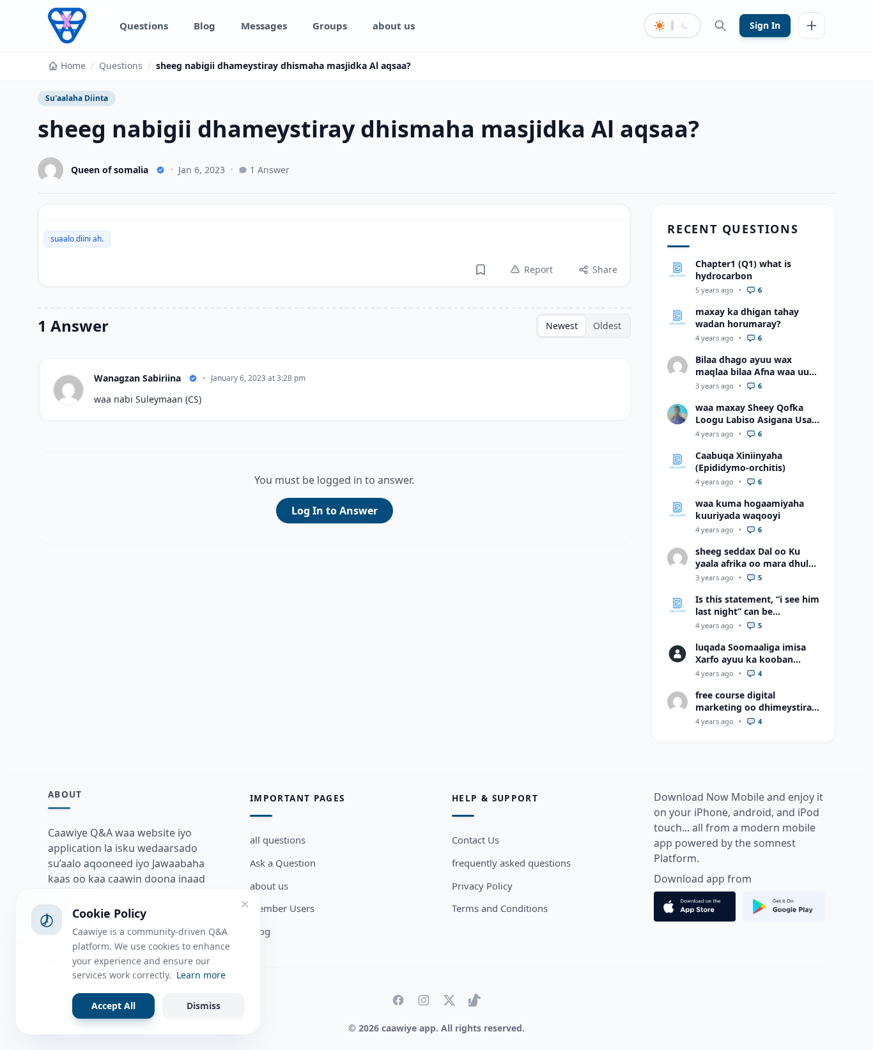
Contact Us (475, 839)
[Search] (720, 25)
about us (394, 25)
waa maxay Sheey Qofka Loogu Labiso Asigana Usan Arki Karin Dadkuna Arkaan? (756, 426)
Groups (330, 25)
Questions (144, 25)
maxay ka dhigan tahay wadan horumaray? (747, 317)
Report (538, 269)
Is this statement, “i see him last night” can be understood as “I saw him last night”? (757, 617)
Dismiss (203, 1006)
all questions (277, 839)
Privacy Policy (482, 885)
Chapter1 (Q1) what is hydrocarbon (743, 270)
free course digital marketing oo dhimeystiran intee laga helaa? (756, 707)
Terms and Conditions (500, 908)
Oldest (607, 326)
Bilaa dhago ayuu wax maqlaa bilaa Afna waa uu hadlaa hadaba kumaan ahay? (752, 378)
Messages (264, 25)
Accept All (113, 1006)
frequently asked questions (511, 862)
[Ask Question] (811, 25)
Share (604, 269)
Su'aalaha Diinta (76, 98)
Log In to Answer (334, 511)
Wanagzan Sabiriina (137, 378)
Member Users (282, 908)
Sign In (765, 25)
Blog (204, 25)
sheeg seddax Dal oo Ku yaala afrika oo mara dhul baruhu (751, 563)
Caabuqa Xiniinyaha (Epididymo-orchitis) (740, 461)
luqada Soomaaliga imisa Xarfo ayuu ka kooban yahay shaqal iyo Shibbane (753, 659)
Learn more (201, 975)
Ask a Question (283, 862)
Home (73, 65)
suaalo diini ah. (77, 238)
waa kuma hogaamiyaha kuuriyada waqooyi (749, 509)
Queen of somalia (109, 170)
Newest (562, 326)
